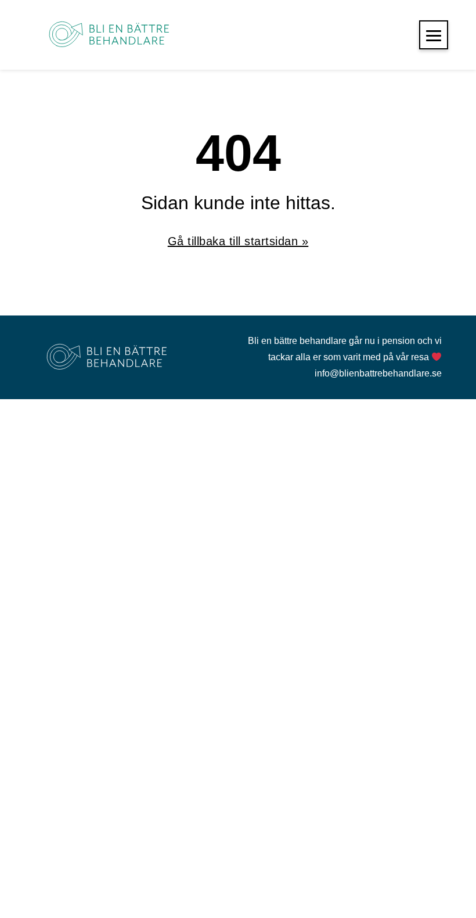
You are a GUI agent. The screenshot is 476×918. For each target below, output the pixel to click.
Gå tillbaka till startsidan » (238, 241)
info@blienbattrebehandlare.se (378, 373)
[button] (433, 34)
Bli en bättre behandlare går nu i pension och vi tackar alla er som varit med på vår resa (345, 349)
